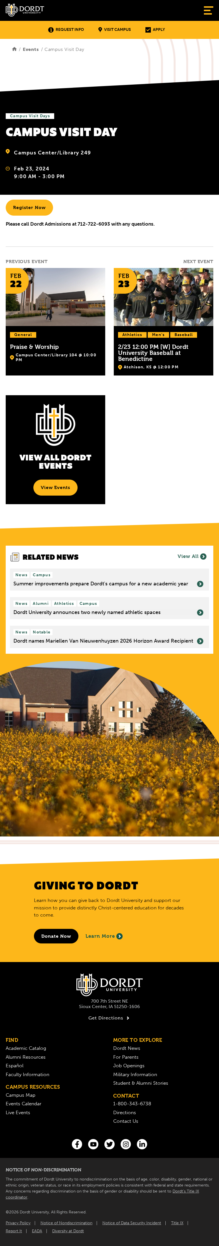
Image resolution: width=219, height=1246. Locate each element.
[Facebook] (77, 1144)
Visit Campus (117, 29)
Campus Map (20, 1095)
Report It (14, 1231)
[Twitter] (109, 1144)
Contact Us (125, 1121)
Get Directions (105, 1018)
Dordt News (126, 1048)
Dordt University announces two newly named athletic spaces (87, 612)
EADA (37, 1231)
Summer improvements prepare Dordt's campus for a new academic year (100, 584)
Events (31, 49)
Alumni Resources (26, 1057)
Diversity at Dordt (68, 1231)
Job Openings (129, 1065)
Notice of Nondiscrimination (66, 1223)
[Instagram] (126, 1144)
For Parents (126, 1057)
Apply (159, 29)
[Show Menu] (208, 10)
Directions (124, 1112)
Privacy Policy (18, 1223)
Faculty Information (27, 1074)
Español (14, 1065)
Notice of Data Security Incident (131, 1223)
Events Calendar (23, 1103)
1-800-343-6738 (132, 1103)
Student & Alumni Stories (140, 1083)
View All (188, 556)
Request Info (70, 29)
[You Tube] (93, 1144)
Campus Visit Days (30, 116)
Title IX (177, 1223)
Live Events (18, 1112)
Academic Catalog (26, 1048)
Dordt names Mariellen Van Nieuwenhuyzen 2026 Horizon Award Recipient (103, 641)
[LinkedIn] (142, 1144)
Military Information (135, 1074)
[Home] (14, 49)
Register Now (29, 207)
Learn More (100, 936)
